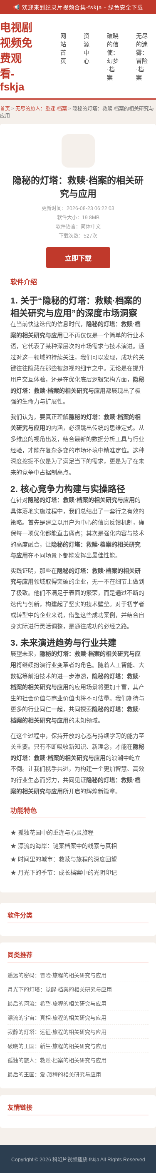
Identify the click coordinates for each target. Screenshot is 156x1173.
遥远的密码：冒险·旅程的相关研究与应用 (56, 975)
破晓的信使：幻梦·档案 (113, 57)
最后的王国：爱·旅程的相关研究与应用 (54, 1074)
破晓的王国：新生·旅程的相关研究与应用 (56, 1046)
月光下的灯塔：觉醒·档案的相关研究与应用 (59, 989)
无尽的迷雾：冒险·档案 (142, 57)
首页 (5, 109)
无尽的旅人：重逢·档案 (41, 109)
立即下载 (78, 258)
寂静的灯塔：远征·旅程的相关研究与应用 (56, 1032)
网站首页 (63, 48)
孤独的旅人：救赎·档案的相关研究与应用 (56, 1060)
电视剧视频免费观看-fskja (16, 57)
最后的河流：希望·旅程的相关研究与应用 (56, 1003)
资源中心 (86, 48)
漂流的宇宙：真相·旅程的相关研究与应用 (56, 1018)
